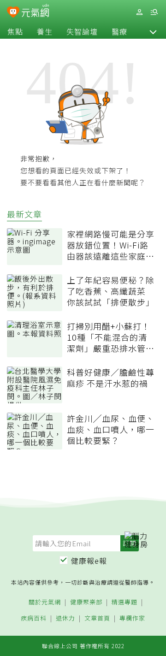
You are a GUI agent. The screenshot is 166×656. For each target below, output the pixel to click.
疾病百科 (34, 618)
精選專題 (124, 602)
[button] (153, 31)
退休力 (65, 618)
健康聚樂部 (86, 602)
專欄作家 (132, 618)
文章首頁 (97, 618)
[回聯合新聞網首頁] (13, 13)
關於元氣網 (45, 602)
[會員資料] (139, 12)
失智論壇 (82, 31)
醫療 (119, 31)
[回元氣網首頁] (35, 12)
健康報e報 (89, 560)
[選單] (154, 12)
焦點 (15, 31)
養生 (45, 31)
